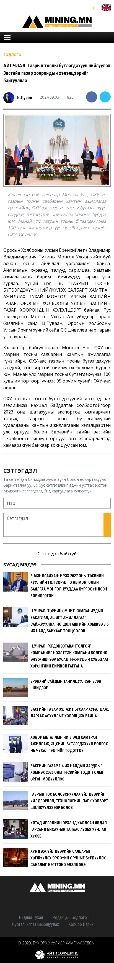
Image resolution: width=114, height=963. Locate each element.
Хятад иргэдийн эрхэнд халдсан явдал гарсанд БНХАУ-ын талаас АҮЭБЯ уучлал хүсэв (68, 829)
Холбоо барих (81, 924)
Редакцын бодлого (69, 917)
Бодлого (12, 54)
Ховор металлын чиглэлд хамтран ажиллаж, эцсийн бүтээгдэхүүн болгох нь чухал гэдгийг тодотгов (69, 744)
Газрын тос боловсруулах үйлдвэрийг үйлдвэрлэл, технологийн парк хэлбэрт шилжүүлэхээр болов (69, 801)
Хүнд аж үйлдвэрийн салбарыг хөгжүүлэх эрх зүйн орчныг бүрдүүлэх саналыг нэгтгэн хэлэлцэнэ (68, 858)
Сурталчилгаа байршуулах (35, 924)
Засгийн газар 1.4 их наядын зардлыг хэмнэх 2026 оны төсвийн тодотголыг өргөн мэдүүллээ (67, 772)
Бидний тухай (31, 917)
